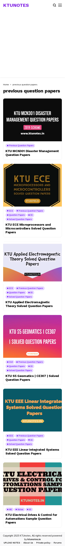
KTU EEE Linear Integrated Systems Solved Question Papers (32, 451)
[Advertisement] (32, 44)
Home (6, 84)
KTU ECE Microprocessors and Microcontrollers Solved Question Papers (31, 228)
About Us (28, 542)
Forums (57, 542)
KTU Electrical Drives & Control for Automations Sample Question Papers (31, 518)
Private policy (43, 542)
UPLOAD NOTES (12, 542)
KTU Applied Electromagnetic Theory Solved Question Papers (29, 304)
